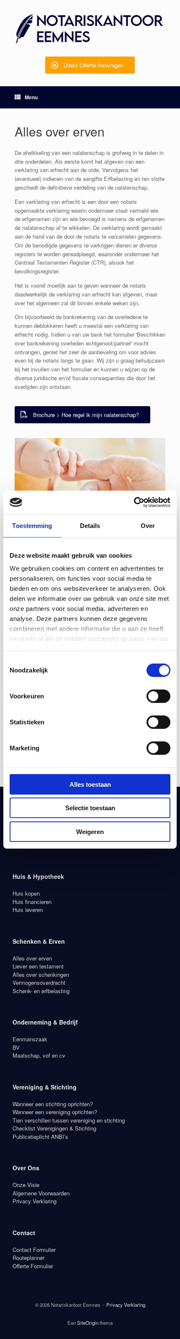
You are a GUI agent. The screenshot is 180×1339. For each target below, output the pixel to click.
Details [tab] (90, 525)
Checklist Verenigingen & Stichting (54, 1128)
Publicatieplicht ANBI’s (40, 1137)
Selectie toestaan (90, 807)
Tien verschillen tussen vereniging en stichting (69, 1120)
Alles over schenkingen (41, 974)
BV (16, 1047)
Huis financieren (32, 902)
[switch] (158, 696)
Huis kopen (26, 893)
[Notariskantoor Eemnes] (90, 28)
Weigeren (90, 831)
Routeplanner (28, 1258)
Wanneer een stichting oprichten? (53, 1104)
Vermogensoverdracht (39, 982)
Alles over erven (32, 958)
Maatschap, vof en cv (39, 1055)
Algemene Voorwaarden (41, 1193)
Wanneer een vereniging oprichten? (55, 1112)
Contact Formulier (34, 1250)
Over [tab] (148, 525)
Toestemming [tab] (32, 525)
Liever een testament (38, 966)
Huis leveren (28, 910)
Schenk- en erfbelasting (41, 991)
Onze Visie (26, 1185)
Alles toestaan (90, 784)
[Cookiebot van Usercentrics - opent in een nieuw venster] (133, 502)
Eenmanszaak (30, 1039)
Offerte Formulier (33, 1266)
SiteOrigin (87, 1322)
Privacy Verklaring (35, 1201)
